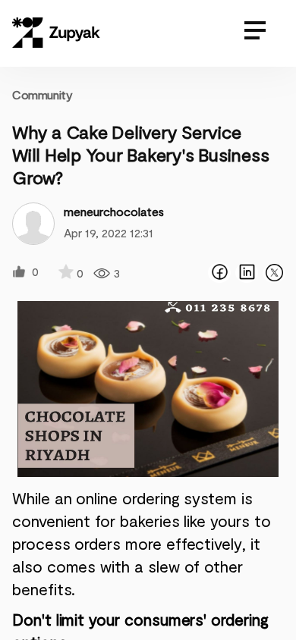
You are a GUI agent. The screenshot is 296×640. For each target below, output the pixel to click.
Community (42, 94)
